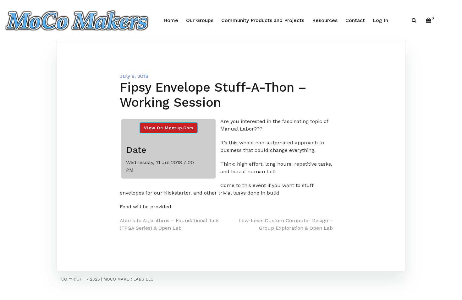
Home (170, 20)
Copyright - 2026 (80, 279)
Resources (325, 20)
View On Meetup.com (168, 128)
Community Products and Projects (262, 20)
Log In (380, 20)
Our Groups (199, 20)
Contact (355, 20)
